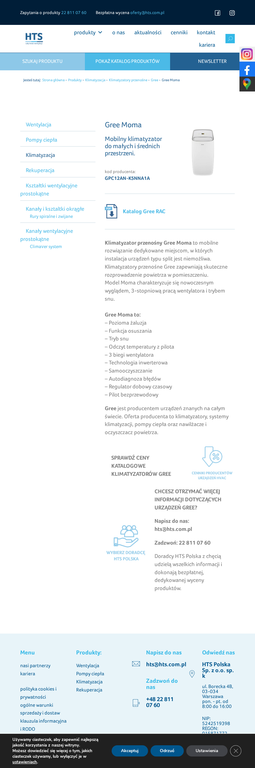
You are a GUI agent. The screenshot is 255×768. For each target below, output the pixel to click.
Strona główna (53, 80)
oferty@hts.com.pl (147, 12)
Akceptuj (130, 751)
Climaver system (46, 246)
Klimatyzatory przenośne (128, 80)
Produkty (75, 80)
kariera (207, 44)
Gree (154, 80)
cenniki (179, 32)
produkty (84, 32)
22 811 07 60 (73, 12)
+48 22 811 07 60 (160, 702)
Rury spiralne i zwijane (51, 216)
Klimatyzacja (95, 80)
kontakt (206, 32)
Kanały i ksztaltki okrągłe (55, 208)
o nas (118, 32)
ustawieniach (24, 762)
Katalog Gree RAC (144, 211)
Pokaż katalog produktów (127, 61)
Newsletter (212, 61)
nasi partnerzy (35, 665)
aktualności (147, 32)
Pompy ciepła (41, 139)
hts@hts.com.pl (166, 664)
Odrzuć (167, 751)
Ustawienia (207, 751)
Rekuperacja (40, 170)
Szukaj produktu (42, 61)
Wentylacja (38, 124)
